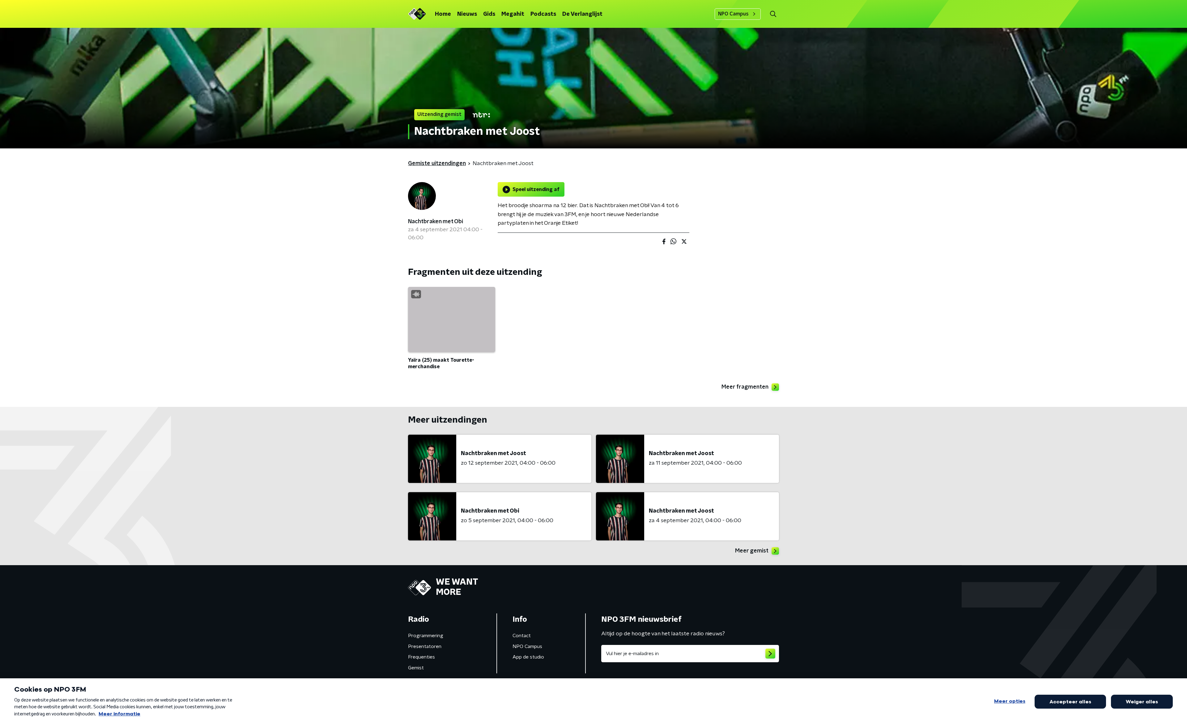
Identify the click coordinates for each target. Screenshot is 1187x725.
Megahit (512, 14)
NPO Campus (733, 13)
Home (443, 14)
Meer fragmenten (744, 387)
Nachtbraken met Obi (435, 221)
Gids (489, 14)
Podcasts (543, 14)
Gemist (416, 667)
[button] (773, 14)
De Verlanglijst (582, 14)
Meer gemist (751, 551)
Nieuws (467, 14)
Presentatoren (424, 646)
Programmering (425, 635)
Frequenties (421, 657)
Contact (522, 635)
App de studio (528, 657)
